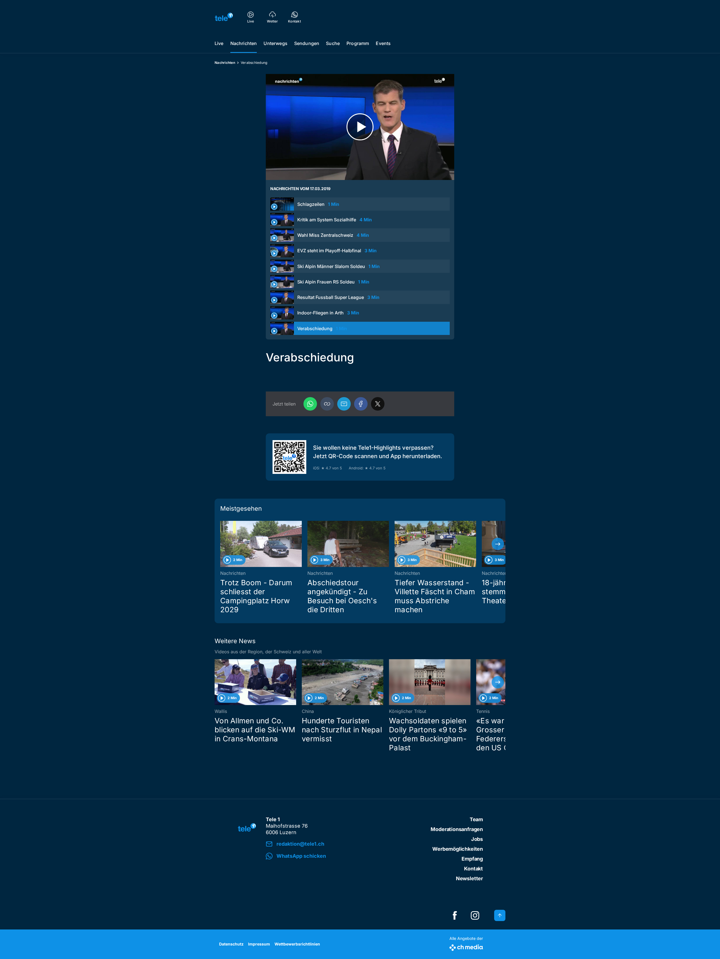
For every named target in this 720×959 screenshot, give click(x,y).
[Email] (344, 404)
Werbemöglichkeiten (457, 849)
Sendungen (306, 43)
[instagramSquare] (475, 915)
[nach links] (222, 544)
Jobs (477, 839)
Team (476, 819)
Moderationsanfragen (457, 829)
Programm (357, 43)
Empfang (472, 859)
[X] (377, 404)
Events (383, 43)
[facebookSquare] (454, 915)
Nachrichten (243, 43)
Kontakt (473, 869)
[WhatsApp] (310, 404)
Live (219, 43)
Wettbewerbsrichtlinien (297, 944)
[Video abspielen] (360, 127)
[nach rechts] (498, 544)
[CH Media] (466, 946)
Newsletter (469, 878)
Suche (333, 43)
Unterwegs (275, 43)
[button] (327, 404)
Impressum (259, 944)
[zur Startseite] (224, 17)
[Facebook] (361, 404)
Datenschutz (231, 944)
